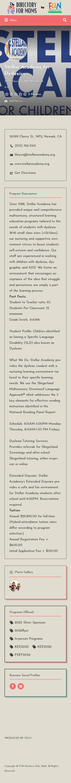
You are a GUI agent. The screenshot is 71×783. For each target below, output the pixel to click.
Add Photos (15, 101)
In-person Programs (29, 639)
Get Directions (25, 173)
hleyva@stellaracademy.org (35, 155)
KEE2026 (44, 647)
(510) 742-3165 (25, 146)
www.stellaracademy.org (32, 164)
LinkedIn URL (21, 686)
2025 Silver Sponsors (30, 622)
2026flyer (22, 630)
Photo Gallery (24, 572)
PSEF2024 (22, 655)
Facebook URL (13, 686)
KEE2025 (22, 647)
